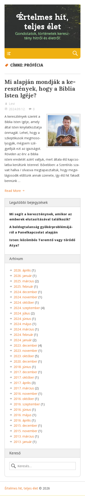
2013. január (23, 442)
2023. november (25, 350)
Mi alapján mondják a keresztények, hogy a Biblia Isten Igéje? (40, 88)
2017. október (24, 377)
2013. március (24, 436)
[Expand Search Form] (75, 53)
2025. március (24, 281)
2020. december (25, 361)
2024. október (24, 302)
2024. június (22, 318)
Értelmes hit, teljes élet (42, 22)
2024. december (25, 292)
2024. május (23, 324)
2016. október (24, 399)
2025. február (23, 286)
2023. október (24, 356)
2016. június (22, 409)
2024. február (23, 334)
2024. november (25, 297)
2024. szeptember (27, 308)
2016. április (22, 420)
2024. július (22, 313)
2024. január (23, 340)
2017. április (22, 383)
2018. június (22, 367)
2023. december (25, 345)
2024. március (24, 329)
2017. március (24, 388)
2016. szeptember (27, 404)
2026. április (22, 270)
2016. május (23, 415)
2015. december (25, 425)
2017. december (25, 372)
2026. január (23, 276)
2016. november (25, 393)
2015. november (25, 431)
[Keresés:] (42, 466)
